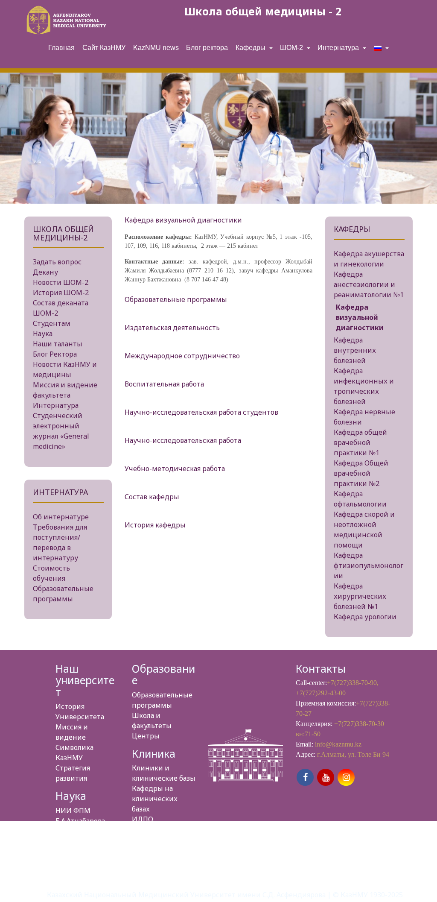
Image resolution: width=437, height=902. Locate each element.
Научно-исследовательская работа (183, 440)
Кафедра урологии (365, 616)
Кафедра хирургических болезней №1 (360, 596)
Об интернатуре (61, 516)
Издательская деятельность (172, 327)
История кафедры (155, 525)
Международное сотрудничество (182, 355)
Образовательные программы (176, 299)
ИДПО (142, 819)
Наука (42, 333)
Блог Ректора (55, 354)
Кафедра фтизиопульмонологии (368, 565)
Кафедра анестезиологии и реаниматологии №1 (369, 284)
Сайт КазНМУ (103, 47)
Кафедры (251, 47)
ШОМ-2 (292, 47)
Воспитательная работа (164, 384)
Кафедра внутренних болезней (355, 350)
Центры (146, 736)
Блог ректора (207, 47)
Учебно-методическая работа (175, 468)
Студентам (51, 323)
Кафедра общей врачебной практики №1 (360, 442)
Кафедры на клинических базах (155, 799)
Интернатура (339, 47)
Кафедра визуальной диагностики (360, 317)
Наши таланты (57, 343)
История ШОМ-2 (61, 292)
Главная (61, 47)
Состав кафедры (152, 496)
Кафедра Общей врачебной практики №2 (361, 473)
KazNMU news (156, 47)
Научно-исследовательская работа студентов (201, 412)
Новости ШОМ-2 (60, 282)
